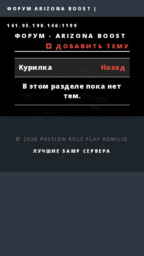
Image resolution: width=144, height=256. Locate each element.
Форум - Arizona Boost (71, 35)
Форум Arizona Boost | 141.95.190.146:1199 (52, 11)
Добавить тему (91, 46)
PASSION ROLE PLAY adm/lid (84, 139)
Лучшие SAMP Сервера (72, 151)
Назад (113, 67)
